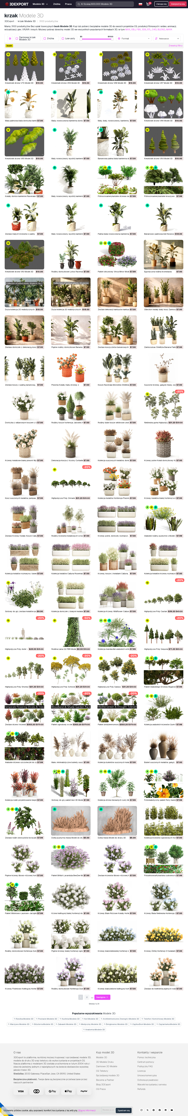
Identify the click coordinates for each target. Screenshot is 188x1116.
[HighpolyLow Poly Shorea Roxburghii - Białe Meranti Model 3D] (24, 670)
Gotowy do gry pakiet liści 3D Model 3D (69, 800)
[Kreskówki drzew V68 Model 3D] (117, 66)
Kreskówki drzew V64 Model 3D (158, 158)
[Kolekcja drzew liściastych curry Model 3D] (117, 783)
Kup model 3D (105, 1052)
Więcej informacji (87, 1110)
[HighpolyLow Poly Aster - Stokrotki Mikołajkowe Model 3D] (24, 632)
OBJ (133, 29)
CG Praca (101, 1089)
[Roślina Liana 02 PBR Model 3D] (71, 632)
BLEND (161, 29)
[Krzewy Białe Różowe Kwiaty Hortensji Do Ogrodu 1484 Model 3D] (117, 896)
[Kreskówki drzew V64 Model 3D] (163, 141)
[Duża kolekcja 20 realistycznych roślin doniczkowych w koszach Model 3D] (71, 292)
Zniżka (50, 38)
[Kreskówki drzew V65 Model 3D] (24, 141)
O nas (17, 1052)
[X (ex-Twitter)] (147, 1110)
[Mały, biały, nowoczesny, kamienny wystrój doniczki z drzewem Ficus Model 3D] (117, 103)
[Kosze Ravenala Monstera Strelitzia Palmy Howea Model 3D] (117, 368)
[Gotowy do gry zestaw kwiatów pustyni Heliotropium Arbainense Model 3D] (24, 594)
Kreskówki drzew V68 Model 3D (112, 83)
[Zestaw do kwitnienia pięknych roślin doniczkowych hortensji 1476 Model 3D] (163, 972)
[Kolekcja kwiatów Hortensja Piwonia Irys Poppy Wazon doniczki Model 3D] (117, 481)
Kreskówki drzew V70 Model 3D (19, 83)
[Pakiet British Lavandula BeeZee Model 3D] (71, 858)
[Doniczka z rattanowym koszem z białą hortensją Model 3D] (24, 405)
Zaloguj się (161, 4)
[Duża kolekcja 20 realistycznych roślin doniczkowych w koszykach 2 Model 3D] (24, 292)
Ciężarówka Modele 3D (169, 1024)
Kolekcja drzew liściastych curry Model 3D (117, 800)
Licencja (141, 1070)
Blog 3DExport (103, 1084)
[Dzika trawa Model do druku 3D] (117, 821)
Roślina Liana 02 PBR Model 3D (65, 649)
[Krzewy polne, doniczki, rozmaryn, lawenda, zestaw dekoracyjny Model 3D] (117, 519)
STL (149, 29)
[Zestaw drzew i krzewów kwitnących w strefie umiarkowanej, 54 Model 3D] (24, 707)
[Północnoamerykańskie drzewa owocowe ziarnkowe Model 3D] (117, 179)
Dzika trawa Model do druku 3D (112, 838)
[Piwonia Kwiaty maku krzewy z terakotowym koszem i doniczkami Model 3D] (71, 368)
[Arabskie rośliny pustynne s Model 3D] (163, 519)
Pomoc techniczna (146, 1057)
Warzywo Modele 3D (19, 1024)
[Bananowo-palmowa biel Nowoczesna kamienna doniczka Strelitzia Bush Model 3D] (163, 217)
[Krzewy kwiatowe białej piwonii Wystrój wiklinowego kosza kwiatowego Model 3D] (24, 443)
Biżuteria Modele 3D (43, 1024)
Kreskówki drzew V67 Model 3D (158, 83)
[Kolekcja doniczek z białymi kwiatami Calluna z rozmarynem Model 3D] (71, 594)
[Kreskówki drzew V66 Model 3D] (163, 103)
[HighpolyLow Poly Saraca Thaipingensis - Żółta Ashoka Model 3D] (117, 670)
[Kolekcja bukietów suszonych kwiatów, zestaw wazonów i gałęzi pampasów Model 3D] (117, 745)
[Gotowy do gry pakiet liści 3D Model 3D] (71, 783)
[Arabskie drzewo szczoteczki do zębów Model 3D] (24, 745)
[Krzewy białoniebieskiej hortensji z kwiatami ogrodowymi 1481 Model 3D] (117, 934)
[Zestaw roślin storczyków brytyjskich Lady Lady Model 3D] (24, 821)
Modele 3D (101, 1057)
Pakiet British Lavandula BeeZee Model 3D (70, 875)
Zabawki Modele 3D (66, 1024)
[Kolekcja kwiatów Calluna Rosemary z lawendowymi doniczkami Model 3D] (71, 556)
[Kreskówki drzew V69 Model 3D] (71, 66)
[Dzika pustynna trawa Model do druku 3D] (71, 821)
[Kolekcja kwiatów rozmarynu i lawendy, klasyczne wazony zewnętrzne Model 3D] (24, 556)
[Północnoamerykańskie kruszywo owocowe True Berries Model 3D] (163, 179)
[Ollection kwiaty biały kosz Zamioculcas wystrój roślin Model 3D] (163, 292)
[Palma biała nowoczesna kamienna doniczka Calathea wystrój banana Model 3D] (117, 217)
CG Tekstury (102, 1070)
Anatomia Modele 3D (95, 1029)
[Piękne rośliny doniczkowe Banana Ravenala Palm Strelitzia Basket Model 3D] (71, 330)
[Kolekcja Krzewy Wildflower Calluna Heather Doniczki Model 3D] (117, 594)
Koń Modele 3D (91, 1019)
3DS (144, 29)
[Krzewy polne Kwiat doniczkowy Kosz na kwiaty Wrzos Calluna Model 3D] (163, 443)
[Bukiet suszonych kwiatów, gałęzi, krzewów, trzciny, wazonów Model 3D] (163, 745)
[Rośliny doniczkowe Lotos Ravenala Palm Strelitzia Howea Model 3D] (71, 254)
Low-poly (70, 38)
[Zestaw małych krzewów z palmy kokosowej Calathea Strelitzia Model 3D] (24, 217)
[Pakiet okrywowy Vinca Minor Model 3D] (117, 254)
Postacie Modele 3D (47, 1019)
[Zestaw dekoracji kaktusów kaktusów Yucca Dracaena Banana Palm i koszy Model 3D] (117, 292)
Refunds (141, 1089)
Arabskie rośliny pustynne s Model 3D (161, 536)
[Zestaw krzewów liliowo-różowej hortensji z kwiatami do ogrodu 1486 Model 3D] (117, 858)
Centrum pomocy (145, 1062)
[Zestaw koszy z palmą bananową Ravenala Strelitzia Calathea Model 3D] (24, 368)
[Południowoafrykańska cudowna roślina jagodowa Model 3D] (163, 858)
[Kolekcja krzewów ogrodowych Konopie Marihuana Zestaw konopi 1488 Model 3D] (163, 821)
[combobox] (135, 38)
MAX (127, 29)
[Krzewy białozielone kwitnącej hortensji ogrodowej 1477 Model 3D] (117, 972)
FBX (139, 29)
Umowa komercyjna (147, 1075)
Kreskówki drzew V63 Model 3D (19, 271)
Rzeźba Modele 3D (24, 1019)
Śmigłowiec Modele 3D (116, 1024)
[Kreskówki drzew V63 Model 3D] (24, 254)
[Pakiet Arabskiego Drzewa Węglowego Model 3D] (163, 670)
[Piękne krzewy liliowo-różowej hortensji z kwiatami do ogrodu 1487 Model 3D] (24, 858)
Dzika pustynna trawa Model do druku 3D (69, 838)
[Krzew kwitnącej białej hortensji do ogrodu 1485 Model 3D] (71, 896)
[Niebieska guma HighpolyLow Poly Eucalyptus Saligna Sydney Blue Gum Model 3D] (163, 405)
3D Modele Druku (105, 1062)
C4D (154, 29)
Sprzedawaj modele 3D (107, 1075)
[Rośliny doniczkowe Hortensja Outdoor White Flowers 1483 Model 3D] (24, 934)
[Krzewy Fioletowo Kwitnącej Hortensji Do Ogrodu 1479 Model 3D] (24, 972)
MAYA (169, 29)
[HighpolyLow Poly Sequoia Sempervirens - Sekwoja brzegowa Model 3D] (163, 632)
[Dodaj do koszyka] (34, 77)
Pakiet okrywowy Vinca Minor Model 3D (115, 271)
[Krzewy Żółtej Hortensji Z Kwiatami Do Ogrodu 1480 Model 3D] (163, 934)
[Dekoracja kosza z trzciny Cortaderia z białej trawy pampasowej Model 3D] (71, 443)
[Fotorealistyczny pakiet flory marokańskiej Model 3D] (163, 783)
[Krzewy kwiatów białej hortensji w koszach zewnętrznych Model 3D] (163, 481)
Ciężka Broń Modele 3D (143, 1024)
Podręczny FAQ (145, 1066)
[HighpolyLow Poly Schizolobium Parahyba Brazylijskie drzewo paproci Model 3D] (71, 670)
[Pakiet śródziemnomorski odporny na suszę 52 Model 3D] (117, 707)
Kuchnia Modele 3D (70, 1019)
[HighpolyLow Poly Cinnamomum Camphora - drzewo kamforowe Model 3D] (71, 481)
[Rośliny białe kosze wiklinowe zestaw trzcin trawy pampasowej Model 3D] (117, 405)
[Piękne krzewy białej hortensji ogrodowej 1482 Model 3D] (71, 934)
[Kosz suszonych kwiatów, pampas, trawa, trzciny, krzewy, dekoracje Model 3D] (24, 481)
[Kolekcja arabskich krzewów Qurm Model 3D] (163, 707)
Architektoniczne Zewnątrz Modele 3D (121, 1019)
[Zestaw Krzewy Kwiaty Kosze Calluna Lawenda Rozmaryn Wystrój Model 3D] (24, 519)
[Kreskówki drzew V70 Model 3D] (24, 66)
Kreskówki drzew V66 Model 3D (158, 120)
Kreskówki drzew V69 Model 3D (65, 83)
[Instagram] (141, 1110)
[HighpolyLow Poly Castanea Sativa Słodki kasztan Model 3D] (163, 594)
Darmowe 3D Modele (106, 1066)
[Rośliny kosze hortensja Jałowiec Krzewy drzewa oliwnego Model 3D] (71, 405)
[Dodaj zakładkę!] (40, 77)
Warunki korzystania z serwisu (152, 1084)
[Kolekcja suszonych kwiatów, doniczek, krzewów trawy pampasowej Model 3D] (117, 443)
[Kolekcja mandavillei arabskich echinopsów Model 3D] (117, 632)
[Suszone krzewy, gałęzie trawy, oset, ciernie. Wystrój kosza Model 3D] (163, 368)
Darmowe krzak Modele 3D (27, 38)
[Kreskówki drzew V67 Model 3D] (163, 66)
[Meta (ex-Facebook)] (159, 1110)
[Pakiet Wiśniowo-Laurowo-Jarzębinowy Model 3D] (24, 896)
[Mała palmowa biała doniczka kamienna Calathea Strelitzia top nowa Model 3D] (24, 103)
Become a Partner (105, 1080)
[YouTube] (172, 1110)
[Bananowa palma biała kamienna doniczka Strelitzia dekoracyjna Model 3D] (117, 141)
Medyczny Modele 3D (91, 1024)
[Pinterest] (153, 1110)
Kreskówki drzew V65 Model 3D (19, 158)
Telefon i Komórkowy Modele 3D (158, 1019)
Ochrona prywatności (147, 1080)
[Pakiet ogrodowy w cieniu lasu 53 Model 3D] (71, 707)
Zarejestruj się (178, 4)
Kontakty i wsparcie (149, 1052)
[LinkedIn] (165, 1110)
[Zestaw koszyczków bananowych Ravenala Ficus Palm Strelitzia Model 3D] (117, 330)
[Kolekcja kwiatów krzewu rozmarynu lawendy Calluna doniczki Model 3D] (163, 556)
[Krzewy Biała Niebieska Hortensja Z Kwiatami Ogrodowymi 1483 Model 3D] (163, 896)
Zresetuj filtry (175, 45)
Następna (101, 997)
